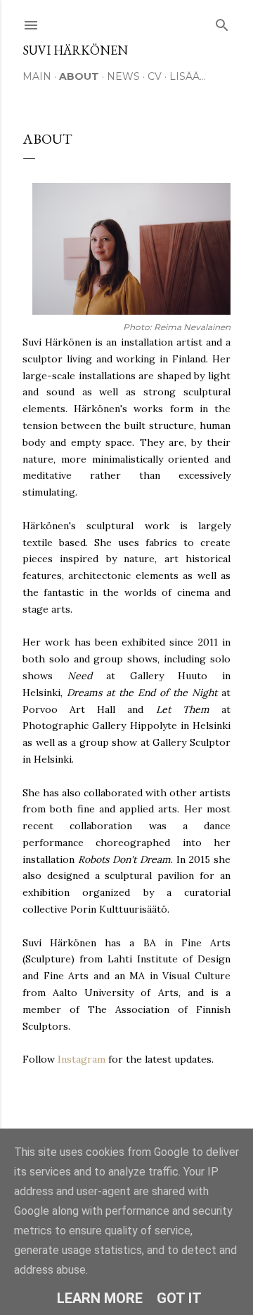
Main (36, 76)
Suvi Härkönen (75, 50)
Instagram (81, 1059)
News (123, 76)
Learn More (100, 1298)
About (79, 76)
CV (155, 76)
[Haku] (222, 22)
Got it (179, 1298)
